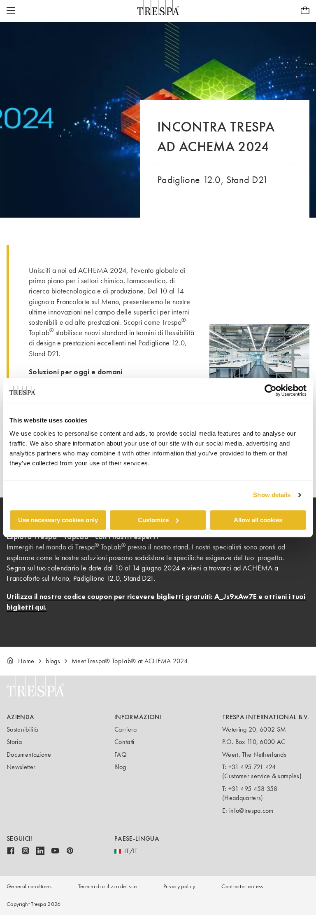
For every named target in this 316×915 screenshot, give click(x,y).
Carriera (125, 729)
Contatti (124, 742)
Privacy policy (179, 886)
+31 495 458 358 (253, 789)
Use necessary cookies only (58, 519)
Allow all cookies (258, 519)
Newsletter (21, 767)
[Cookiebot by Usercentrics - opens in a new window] (271, 390)
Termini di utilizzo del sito (107, 886)
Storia (14, 742)
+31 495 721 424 (252, 767)
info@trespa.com (251, 810)
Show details (271, 494)
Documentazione (29, 754)
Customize (153, 519)
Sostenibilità (22, 729)
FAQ (120, 754)
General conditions (29, 886)
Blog (120, 767)
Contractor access (242, 886)
